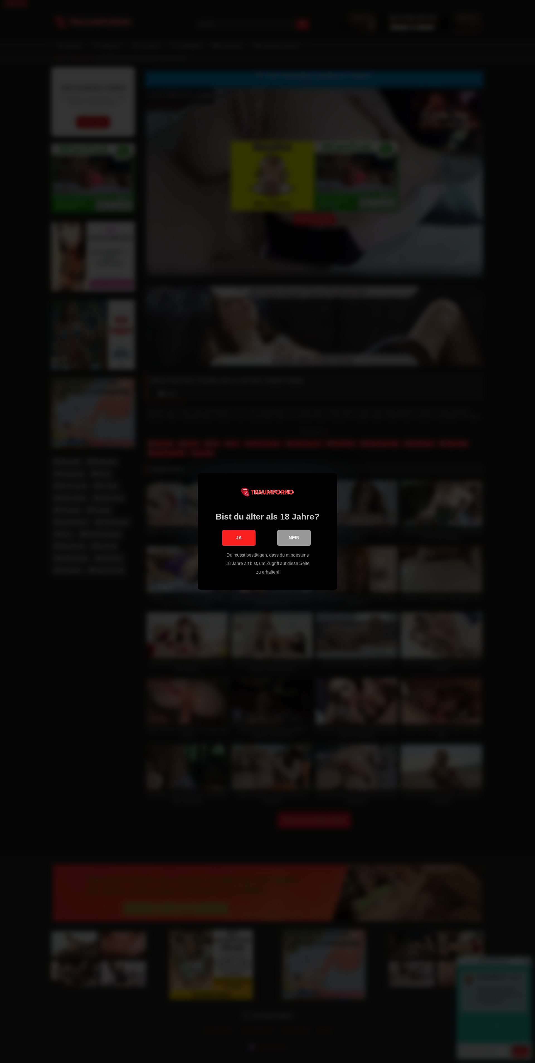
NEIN (294, 537)
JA (239, 537)
